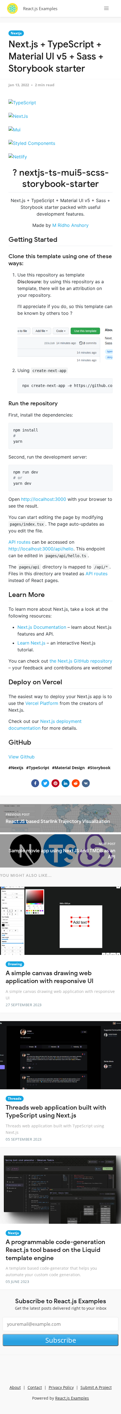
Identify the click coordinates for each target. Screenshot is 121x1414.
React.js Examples (40, 8)
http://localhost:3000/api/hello (40, 549)
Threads (14, 1098)
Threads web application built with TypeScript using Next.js (56, 1111)
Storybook (100, 767)
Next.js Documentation (41, 627)
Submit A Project (96, 1387)
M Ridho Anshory (70, 225)
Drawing (15, 964)
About (15, 1387)
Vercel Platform (41, 703)
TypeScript (39, 767)
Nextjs (16, 33)
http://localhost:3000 (43, 499)
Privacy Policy (61, 1387)
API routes (19, 542)
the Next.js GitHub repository (81, 661)
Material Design (70, 767)
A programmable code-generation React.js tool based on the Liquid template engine (55, 1250)
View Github (21, 757)
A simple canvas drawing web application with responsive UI (49, 977)
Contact (35, 1387)
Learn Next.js (31, 643)
